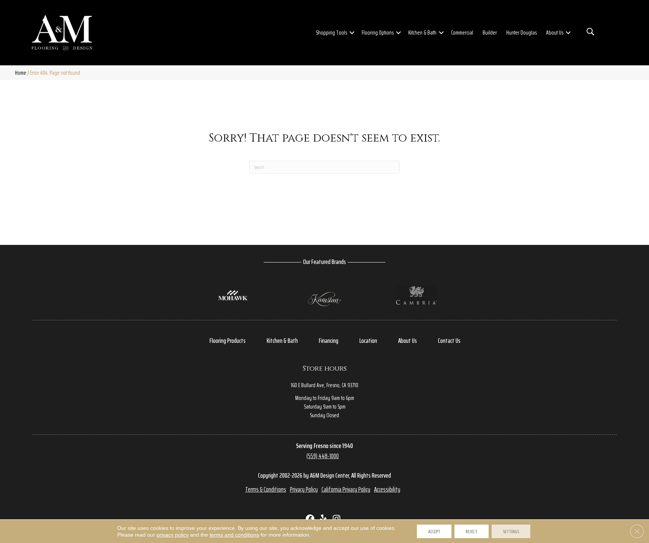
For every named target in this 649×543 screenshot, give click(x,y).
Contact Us (449, 340)
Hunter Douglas (521, 32)
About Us (554, 32)
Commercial (462, 32)
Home (20, 72)
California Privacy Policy (345, 489)
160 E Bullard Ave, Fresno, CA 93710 (324, 385)
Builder (490, 32)
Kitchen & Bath (422, 32)
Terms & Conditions (265, 489)
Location (368, 340)
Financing (328, 340)
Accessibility (387, 489)
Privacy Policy (304, 489)
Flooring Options (378, 32)
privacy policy (173, 535)
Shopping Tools (331, 32)
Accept (434, 531)
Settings (511, 531)
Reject (471, 531)
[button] (352, 32)
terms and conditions (234, 535)
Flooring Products (228, 340)
